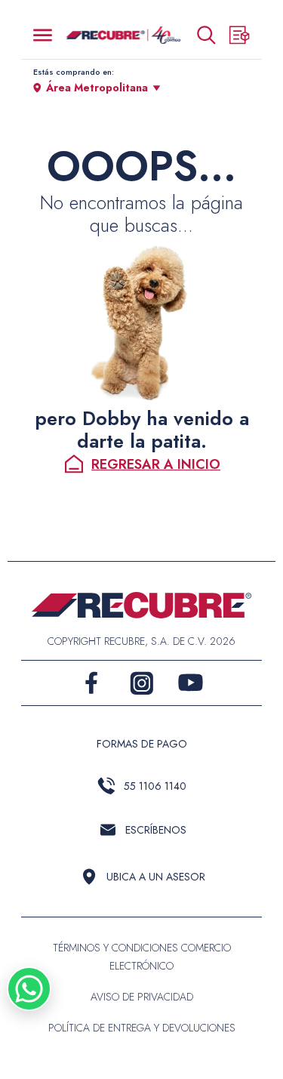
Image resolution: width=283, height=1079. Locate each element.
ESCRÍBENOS (155, 829)
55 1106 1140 (155, 786)
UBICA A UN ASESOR (155, 876)
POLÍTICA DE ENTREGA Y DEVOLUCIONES (141, 1027)
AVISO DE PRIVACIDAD (142, 996)
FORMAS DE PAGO (142, 743)
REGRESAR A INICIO (155, 464)
